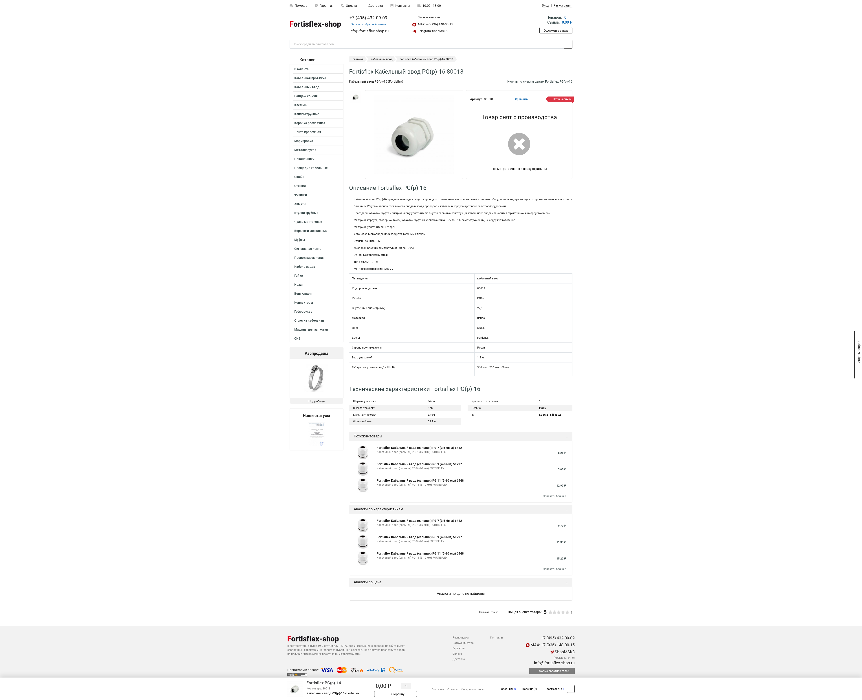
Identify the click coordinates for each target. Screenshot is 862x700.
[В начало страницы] (571, 689)
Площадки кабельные (311, 168)
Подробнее (316, 401)
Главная (358, 59)
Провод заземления (309, 257)
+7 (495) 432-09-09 (367, 17)
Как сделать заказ (472, 689)
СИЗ (297, 338)
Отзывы (452, 689)
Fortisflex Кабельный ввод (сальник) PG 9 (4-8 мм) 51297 (419, 464)
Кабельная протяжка (310, 78)
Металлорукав (305, 150)
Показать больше (554, 496)
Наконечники (304, 159)
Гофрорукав (303, 311)
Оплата (351, 5)
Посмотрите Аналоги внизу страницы (519, 169)
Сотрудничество (463, 643)
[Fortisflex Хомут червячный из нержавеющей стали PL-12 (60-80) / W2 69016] (316, 378)
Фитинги (300, 195)
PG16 (542, 408)
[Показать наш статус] (316, 434)
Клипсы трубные (306, 114)
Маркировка (303, 141)
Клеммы (300, 105)
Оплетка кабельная (309, 320)
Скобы (299, 177)
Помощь (301, 5)
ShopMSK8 (564, 652)
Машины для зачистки (311, 329)
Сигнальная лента (307, 248)
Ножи (298, 284)
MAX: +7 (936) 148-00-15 (435, 24)
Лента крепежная (307, 132)
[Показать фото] (356, 97)
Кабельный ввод (306, 87)
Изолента (301, 69)
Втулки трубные (306, 213)
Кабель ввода (304, 266)
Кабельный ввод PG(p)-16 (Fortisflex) (333, 693)
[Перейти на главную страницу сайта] (315, 24)
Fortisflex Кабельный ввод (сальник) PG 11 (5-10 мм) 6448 (420, 480)
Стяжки (300, 186)
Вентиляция (303, 293)
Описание (438, 689)
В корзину (397, 694)
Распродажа (461, 637)
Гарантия (327, 5)
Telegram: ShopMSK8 (432, 31)
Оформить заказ (556, 30)
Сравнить (507, 689)
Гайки (298, 275)
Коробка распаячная (309, 123)
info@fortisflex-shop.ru (554, 663)
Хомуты (300, 204)
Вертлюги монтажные (311, 231)
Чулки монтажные (308, 222)
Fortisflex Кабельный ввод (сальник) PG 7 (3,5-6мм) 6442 (419, 448)
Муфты (299, 239)
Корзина (527, 689)
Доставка (375, 5)
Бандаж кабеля (306, 96)
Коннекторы (303, 302)
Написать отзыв (488, 612)
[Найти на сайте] (568, 44)
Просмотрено (553, 689)
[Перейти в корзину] (542, 20)
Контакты (402, 5)
